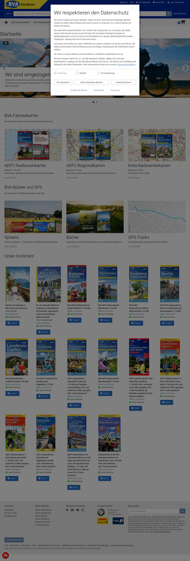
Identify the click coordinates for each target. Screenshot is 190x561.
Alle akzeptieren (63, 82)
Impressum (115, 90)
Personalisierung (107, 73)
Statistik (82, 73)
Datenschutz (99, 90)
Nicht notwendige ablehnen (91, 82)
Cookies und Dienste (78, 90)
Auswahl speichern (123, 82)
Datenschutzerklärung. (126, 64)
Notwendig (62, 73)
